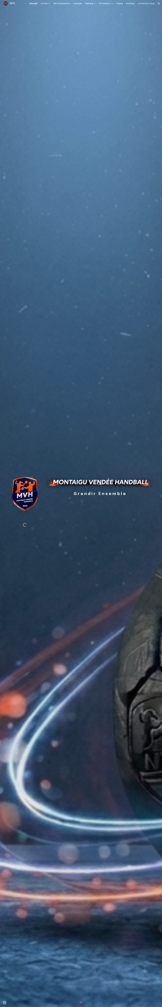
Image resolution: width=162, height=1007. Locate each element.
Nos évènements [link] (62, 4)
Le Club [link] (44, 4)
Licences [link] (77, 4)
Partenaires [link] (104, 4)
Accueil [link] (33, 4)
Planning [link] (89, 4)
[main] (99, 494)
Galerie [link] (119, 4)
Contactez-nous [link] (146, 4)
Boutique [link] (130, 4)
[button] (159, 4)
